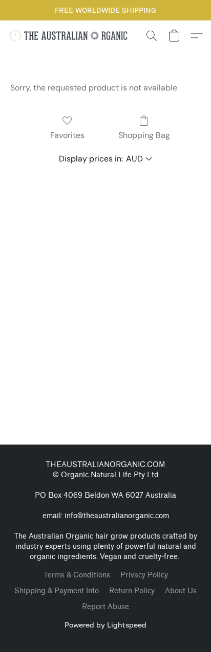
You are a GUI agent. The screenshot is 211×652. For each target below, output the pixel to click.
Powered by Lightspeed (105, 624)
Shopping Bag (144, 135)
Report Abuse (105, 606)
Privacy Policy (144, 575)
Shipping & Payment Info (56, 591)
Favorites (67, 135)
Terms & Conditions (77, 575)
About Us (181, 591)
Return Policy (132, 591)
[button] (72, 35)
